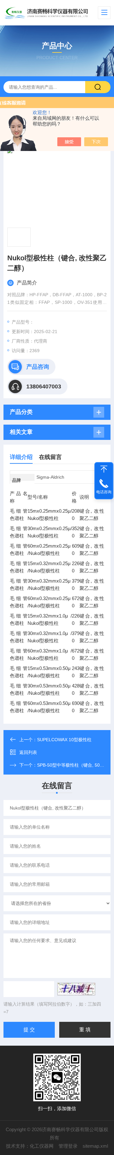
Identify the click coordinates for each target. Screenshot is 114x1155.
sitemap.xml (95, 1146)
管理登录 (68, 1146)
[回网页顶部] (104, 469)
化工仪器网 (42, 1146)
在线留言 (50, 457)
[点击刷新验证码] (76, 989)
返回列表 (28, 752)
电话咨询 (103, 492)
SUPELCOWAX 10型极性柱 (64, 739)
